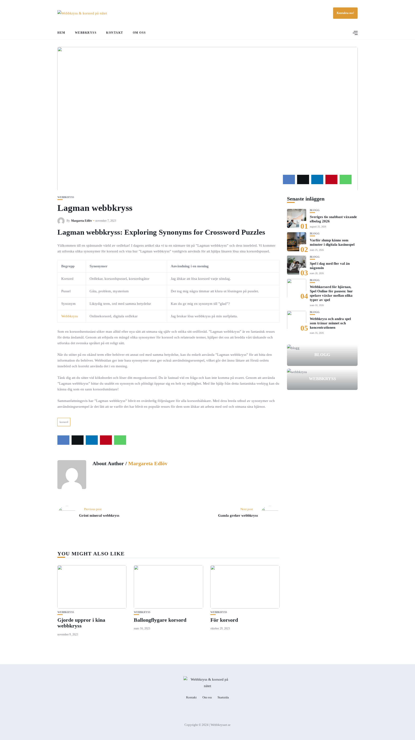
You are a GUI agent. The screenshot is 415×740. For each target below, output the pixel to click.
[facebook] (289, 179)
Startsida (223, 697)
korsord (64, 421)
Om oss (139, 32)
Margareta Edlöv (81, 220)
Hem (61, 32)
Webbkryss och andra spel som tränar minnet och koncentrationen (330, 323)
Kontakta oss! (345, 13)
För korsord (224, 620)
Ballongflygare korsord (160, 620)
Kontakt (114, 32)
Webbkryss (86, 32)
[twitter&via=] (303, 179)
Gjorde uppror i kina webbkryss (81, 623)
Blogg (315, 210)
